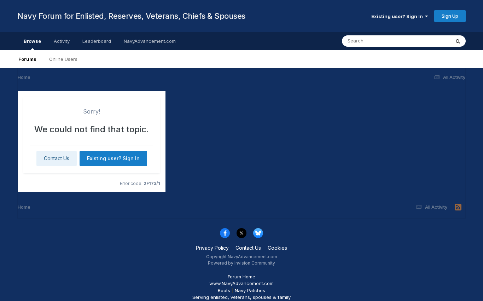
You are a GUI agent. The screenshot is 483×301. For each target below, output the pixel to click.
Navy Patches (250, 290)
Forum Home (241, 276)
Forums (27, 59)
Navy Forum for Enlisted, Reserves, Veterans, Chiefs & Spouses (131, 16)
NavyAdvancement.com (150, 41)
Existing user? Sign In (398, 16)
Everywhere (428, 41)
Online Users (63, 59)
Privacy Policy (212, 248)
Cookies (277, 248)
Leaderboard (96, 41)
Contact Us (56, 158)
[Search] (458, 41)
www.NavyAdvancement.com (241, 283)
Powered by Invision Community (241, 263)
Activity (62, 41)
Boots (224, 290)
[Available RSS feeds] (458, 207)
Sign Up (450, 16)
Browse (32, 41)
